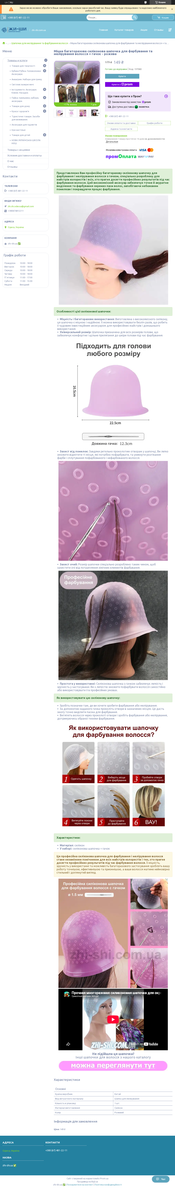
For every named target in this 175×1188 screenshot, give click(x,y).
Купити (122, 76)
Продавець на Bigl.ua (87, 1181)
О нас (10, 161)
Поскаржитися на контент (80, 1185)
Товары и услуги (17, 60)
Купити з (116, 84)
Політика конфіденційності (108, 1185)
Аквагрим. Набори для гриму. (27, 79)
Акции (143, 30)
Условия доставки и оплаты (24, 155)
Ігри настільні (18, 130)
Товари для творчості (23, 66)
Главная (103, 30)
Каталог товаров (124, 30)
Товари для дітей (21, 135)
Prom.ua (104, 1178)
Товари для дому (21, 106)
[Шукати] (135, 17)
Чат (163, 1179)
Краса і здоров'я (20, 111)
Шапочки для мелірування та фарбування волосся (39, 43)
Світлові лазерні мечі (23, 84)
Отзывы (158, 30)
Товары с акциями (18, 149)
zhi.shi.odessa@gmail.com (21, 206)
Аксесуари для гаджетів (24, 124)
